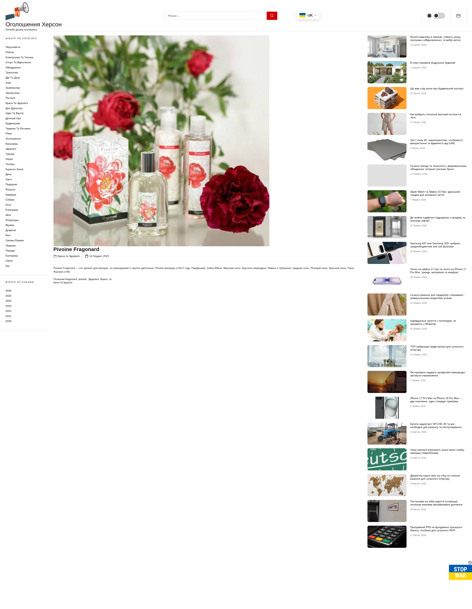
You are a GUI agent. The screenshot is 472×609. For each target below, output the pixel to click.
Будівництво (13, 123)
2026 (8, 290)
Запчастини (13, 92)
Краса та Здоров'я (17, 103)
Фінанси (10, 189)
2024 (8, 300)
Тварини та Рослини (18, 128)
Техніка (10, 164)
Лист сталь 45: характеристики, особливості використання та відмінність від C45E (436, 142)
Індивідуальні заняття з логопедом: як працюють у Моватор (433, 322)
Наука (9, 158)
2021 (8, 316)
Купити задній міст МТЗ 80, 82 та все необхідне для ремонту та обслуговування (436, 425)
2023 (8, 305)
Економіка (12, 143)
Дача (8, 174)
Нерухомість (13, 47)
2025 (8, 295)
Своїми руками (15, 240)
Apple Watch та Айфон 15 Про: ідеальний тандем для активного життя (435, 193)
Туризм (10, 153)
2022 (8, 310)
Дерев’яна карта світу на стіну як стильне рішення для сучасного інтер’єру (435, 477)
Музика (10, 225)
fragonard (71, 279)
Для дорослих (14, 108)
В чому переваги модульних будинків (432, 62)
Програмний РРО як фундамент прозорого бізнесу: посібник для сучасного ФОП (436, 529)
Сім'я (9, 179)
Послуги (10, 97)
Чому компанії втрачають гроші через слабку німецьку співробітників (437, 451)
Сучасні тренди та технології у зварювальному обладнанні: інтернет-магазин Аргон (438, 167)
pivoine (82, 279)
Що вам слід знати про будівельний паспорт (437, 88)
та (110, 279)
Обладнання (13, 67)
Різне (9, 133)
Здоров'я (11, 148)
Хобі (8, 82)
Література (12, 220)
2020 (8, 321)
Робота (10, 52)
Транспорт (12, 72)
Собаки (10, 199)
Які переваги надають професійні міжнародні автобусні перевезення (437, 374)
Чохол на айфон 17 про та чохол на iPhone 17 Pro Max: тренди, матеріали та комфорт (438, 271)
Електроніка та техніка (19, 57)
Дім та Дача (13, 77)
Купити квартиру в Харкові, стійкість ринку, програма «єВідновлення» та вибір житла (435, 38)
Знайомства (13, 87)
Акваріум (11, 194)
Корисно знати (14, 169)
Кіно (8, 235)
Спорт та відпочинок (18, 62)
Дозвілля (11, 230)
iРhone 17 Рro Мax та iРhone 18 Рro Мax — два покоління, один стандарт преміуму (436, 400)
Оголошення (13, 138)
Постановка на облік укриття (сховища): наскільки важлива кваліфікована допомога (436, 503)
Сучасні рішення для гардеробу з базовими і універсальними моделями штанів (437, 296)
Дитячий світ (13, 118)
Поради (10, 250)
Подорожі (11, 184)
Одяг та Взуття (15, 113)
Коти (8, 204)
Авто (8, 214)
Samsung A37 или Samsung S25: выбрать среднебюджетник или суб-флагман (435, 245)
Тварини (11, 245)
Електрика (12, 209)
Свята (9, 260)
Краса (103, 279)
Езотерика (12, 255)
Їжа (7, 265)
